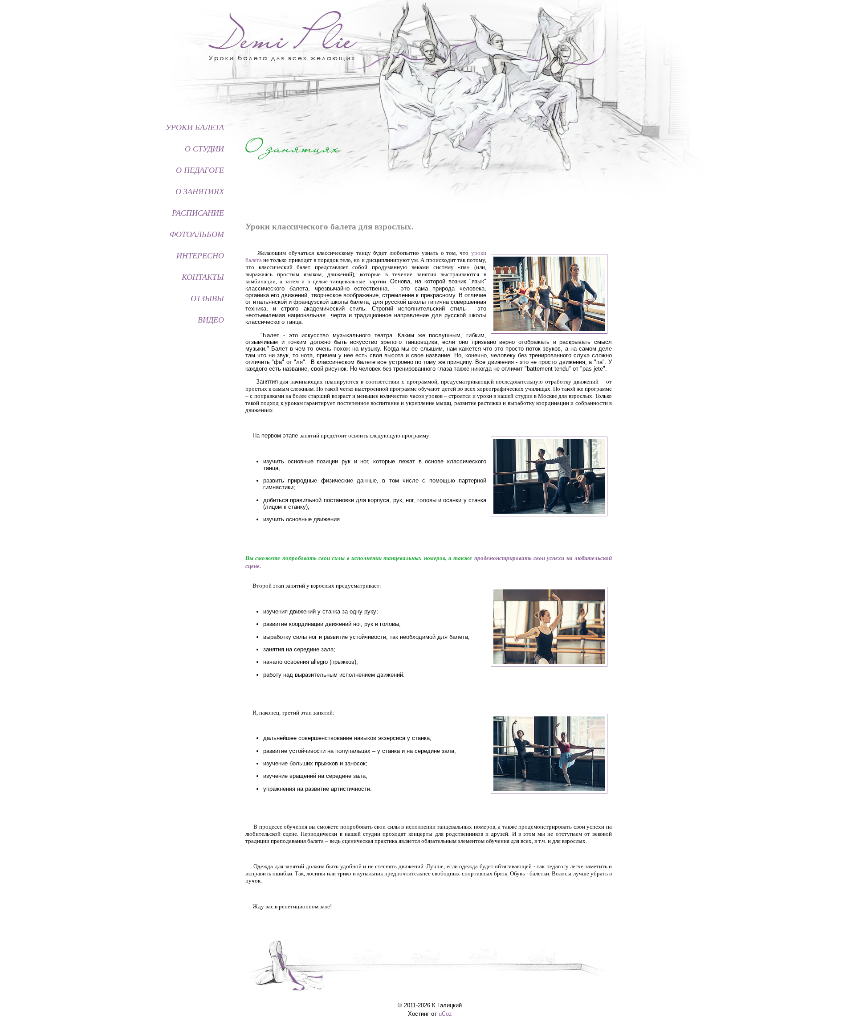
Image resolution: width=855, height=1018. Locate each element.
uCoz (445, 1013)
